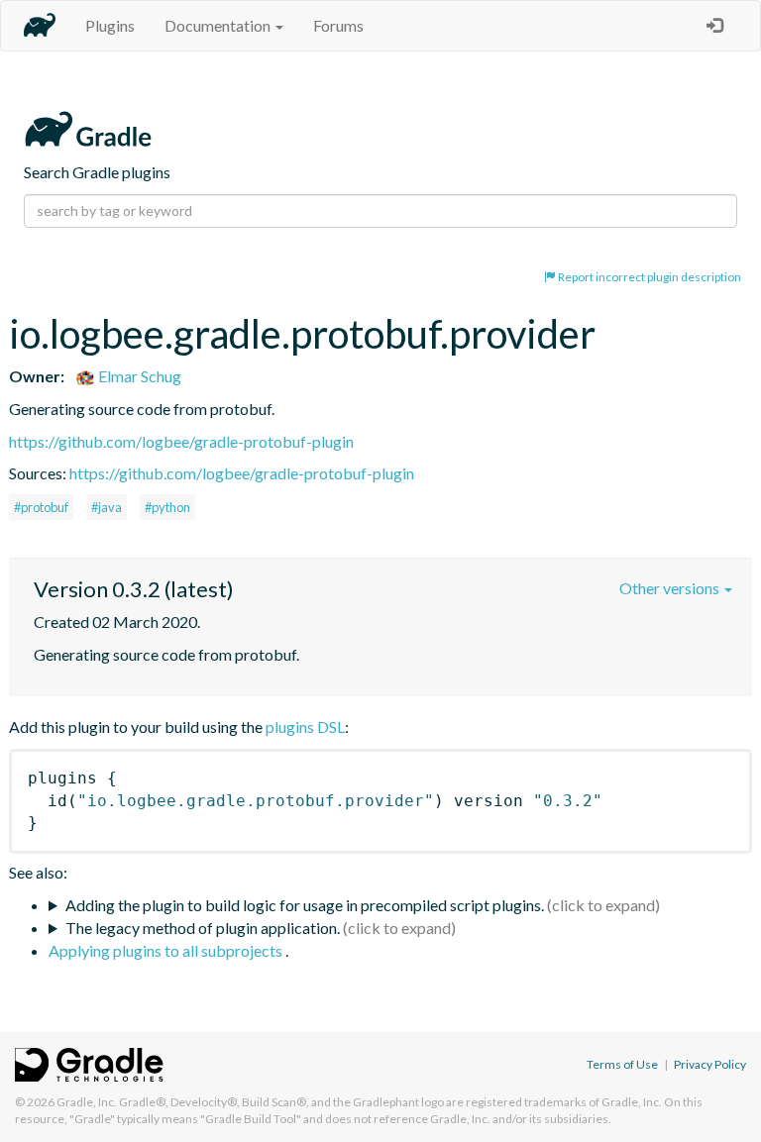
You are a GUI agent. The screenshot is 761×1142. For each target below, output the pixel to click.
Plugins (110, 25)
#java (106, 507)
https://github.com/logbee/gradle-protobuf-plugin (181, 441)
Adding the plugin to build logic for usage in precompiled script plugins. (304, 904)
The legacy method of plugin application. (202, 927)
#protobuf (41, 507)
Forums (338, 25)
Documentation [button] (218, 25)
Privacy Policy (710, 1064)
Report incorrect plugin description (648, 276)
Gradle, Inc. (86, 1101)
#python (167, 507)
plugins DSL (305, 726)
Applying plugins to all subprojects (167, 950)
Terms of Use (622, 1064)
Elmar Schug (138, 375)
